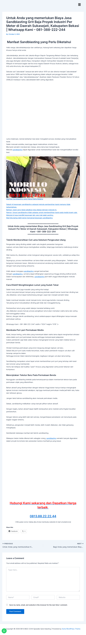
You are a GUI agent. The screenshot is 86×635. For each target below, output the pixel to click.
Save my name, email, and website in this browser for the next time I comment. (38, 605)
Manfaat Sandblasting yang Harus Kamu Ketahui (24, 199)
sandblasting (17, 150)
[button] (79, 4)
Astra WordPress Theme (71, 629)
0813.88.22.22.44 (43, 516)
